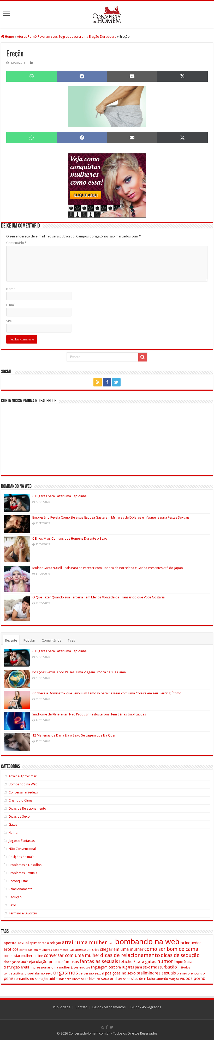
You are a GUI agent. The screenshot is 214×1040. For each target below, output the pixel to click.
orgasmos (65, 973)
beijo (111, 943)
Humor (14, 833)
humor (165, 961)
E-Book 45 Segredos (145, 1007)
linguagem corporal (106, 967)
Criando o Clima (21, 800)
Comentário (16, 243)
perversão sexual (91, 973)
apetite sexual (16, 943)
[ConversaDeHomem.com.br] (107, 14)
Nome (10, 289)
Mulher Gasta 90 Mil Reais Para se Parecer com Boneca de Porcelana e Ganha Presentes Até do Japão (107, 568)
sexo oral (109, 978)
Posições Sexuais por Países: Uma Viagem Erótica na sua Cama (79, 672)
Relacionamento (21, 889)
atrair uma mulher (84, 942)
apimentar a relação (45, 943)
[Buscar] (142, 357)
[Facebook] (107, 382)
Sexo (12, 905)
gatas (150, 961)
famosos (71, 961)
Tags (71, 640)
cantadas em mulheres (35, 950)
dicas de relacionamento (130, 955)
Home (9, 36)
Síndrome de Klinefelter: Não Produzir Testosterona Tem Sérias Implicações (89, 714)
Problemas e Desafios (25, 865)
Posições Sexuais (21, 857)
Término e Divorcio (23, 913)
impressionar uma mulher (50, 967)
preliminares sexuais (156, 973)
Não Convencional (22, 849)
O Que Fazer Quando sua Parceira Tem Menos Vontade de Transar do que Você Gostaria (98, 597)
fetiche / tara (131, 961)
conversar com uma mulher (71, 955)
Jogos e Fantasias (22, 841)
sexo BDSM (72, 979)
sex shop (123, 979)
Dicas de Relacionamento (27, 808)
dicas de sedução (180, 955)
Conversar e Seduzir (24, 792)
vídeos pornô (192, 978)
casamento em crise (84, 950)
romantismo (24, 979)
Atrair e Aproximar (23, 776)
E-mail (10, 305)
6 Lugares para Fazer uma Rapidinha (59, 496)
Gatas (13, 824)
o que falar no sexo (38, 973)
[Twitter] (116, 382)
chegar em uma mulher (122, 949)
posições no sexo (120, 973)
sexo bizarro (90, 979)
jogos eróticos (80, 967)
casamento (61, 950)
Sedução (15, 897)
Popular (29, 640)
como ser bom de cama (171, 949)
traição (174, 979)
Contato (81, 1007)
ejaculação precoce (46, 961)
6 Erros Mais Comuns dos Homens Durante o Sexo (69, 538)
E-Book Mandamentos (109, 1007)
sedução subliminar (49, 979)
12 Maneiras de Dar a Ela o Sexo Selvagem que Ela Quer (74, 735)
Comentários (51, 640)
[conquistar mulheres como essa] (107, 185)
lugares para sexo (136, 967)
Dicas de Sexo (19, 816)
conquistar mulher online (23, 956)
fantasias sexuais (99, 961)
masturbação (164, 967)
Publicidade (61, 1007)
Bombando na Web (23, 784)
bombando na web (147, 941)
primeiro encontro (191, 973)
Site (9, 321)
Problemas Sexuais (23, 873)
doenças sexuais (16, 962)
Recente (11, 640)
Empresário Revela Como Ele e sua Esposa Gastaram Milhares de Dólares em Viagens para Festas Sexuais (110, 517)
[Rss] (97, 382)
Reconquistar (18, 881)
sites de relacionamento (149, 979)
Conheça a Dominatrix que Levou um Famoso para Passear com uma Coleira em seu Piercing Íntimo (106, 693)
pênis (9, 978)
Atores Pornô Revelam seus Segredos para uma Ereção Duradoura (66, 36)
